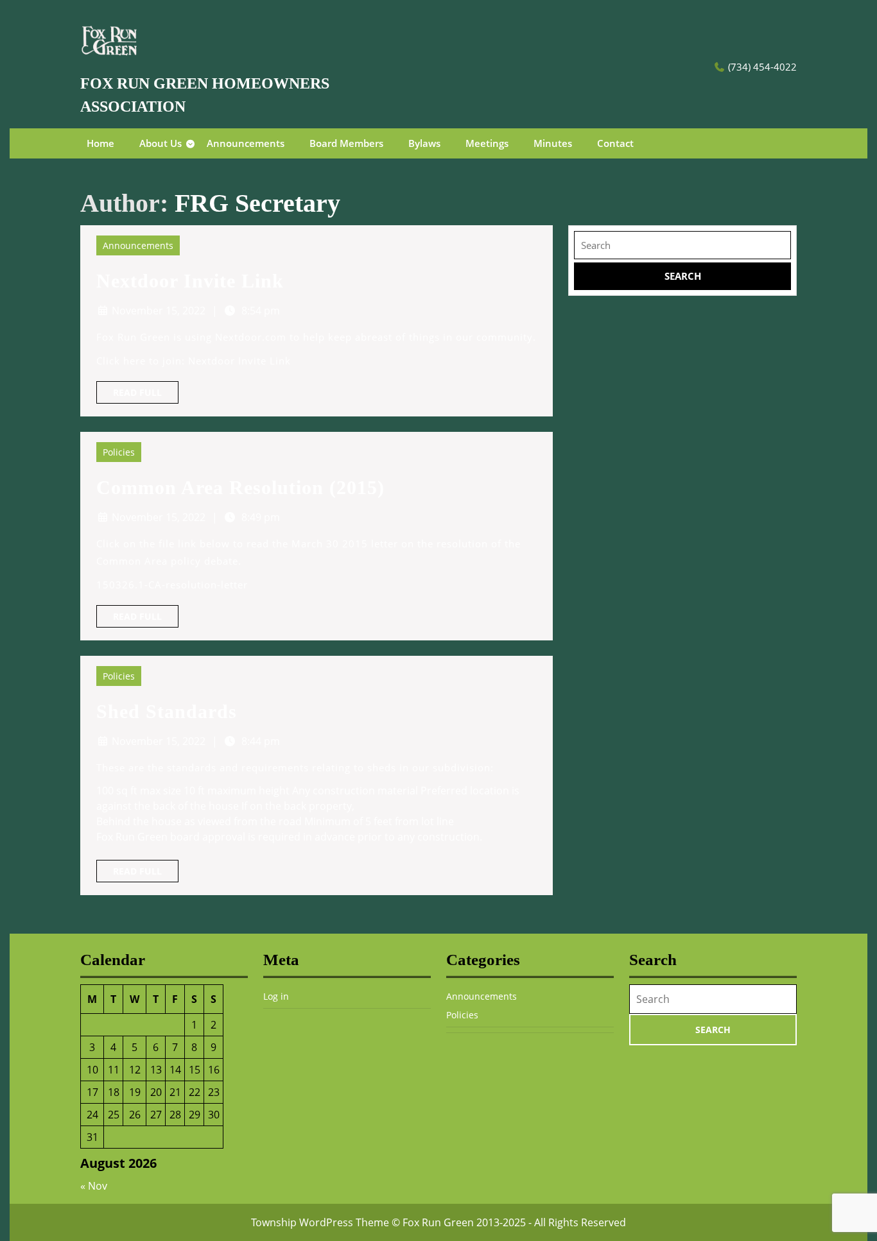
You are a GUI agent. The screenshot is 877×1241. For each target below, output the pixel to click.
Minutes (553, 143)
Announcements (245, 143)
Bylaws (424, 143)
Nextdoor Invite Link (190, 280)
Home (100, 143)
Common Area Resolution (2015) (240, 487)
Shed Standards (166, 711)
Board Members (346, 143)
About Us (160, 143)
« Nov (93, 1186)
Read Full (145, 395)
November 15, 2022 (158, 311)
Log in (276, 996)
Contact (615, 143)
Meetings (486, 143)
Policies (119, 452)
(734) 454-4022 (762, 66)
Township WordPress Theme (320, 1222)
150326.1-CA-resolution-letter (172, 584)
